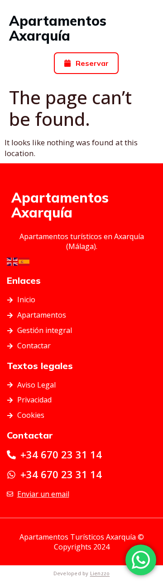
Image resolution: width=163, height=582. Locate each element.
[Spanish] (24, 261)
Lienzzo (100, 573)
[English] (13, 261)
